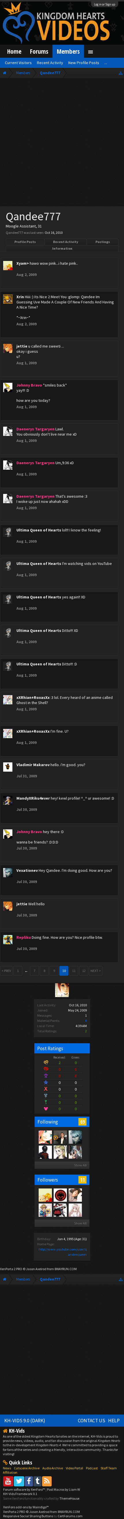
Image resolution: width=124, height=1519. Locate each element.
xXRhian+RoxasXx (33, 697)
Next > (96, 970)
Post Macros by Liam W (63, 1489)
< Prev (6, 970)
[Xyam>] (45, 1195)
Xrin (20, 296)
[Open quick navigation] (121, 73)
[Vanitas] (45, 1152)
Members (68, 51)
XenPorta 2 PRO (11, 1269)
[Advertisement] (62, 143)
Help (114, 1420)
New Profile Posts (83, 62)
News (7, 1468)
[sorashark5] (45, 1210)
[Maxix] (75, 1195)
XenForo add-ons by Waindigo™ (26, 1507)
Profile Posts (25, 242)
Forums (39, 51)
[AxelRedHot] (75, 1210)
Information (62, 248)
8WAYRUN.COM (66, 1269)
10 (64, 970)
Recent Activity (65, 242)
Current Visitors (18, 62)
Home (14, 51)
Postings (102, 242)
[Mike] (60, 1137)
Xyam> (22, 263)
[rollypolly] (60, 1195)
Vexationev (27, 870)
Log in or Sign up (104, 4)
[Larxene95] (60, 1152)
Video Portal (74, 1468)
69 (82, 1121)
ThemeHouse (69, 1498)
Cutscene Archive (27, 1468)
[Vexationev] (75, 1137)
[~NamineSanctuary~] (45, 1137)
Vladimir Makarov (33, 764)
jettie (21, 346)
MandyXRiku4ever (33, 798)
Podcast (92, 1468)
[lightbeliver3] (60, 1210)
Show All (80, 1165)
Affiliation (10, 1472)
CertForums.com (70, 1516)
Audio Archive (52, 1468)
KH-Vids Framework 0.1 (20, 1494)
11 (82, 1179)
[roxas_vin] (75, 1152)
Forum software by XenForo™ (24, 1489)
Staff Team (109, 1468)
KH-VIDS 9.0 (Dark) (24, 1420)
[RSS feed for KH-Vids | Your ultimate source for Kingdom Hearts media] (47, 1481)
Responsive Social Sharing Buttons (28, 1516)
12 (84, 970)
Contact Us (91, 1420)
